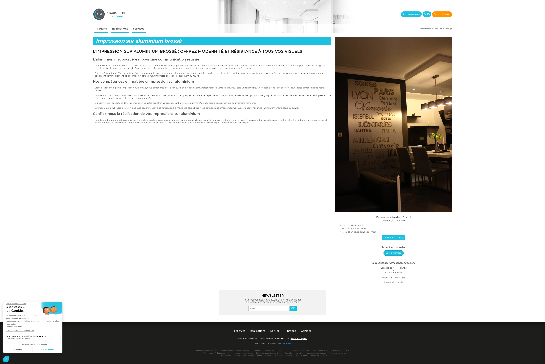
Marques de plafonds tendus (275, 351)
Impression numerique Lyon (206, 351)
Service (275, 330)
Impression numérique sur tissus (268, 353)
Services (138, 28)
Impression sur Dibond (253, 356)
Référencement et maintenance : (268, 344)
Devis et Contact (442, 14)
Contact (306, 330)
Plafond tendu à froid (341, 351)
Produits (101, 28)
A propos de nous (411, 14)
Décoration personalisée (294, 353)
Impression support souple (243, 353)
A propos (290, 330)
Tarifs (427, 14)
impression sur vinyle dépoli (297, 356)
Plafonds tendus (227, 351)
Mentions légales (299, 338)
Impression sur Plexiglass (231, 356)
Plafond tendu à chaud (321, 351)
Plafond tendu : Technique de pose (216, 353)
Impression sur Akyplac (274, 356)
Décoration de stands (337, 353)
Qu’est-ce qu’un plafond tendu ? (248, 351)
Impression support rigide (299, 351)
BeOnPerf (286, 344)
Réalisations (120, 28)
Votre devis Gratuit (393, 237)
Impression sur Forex (319, 356)
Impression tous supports (316, 353)
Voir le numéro (394, 253)
